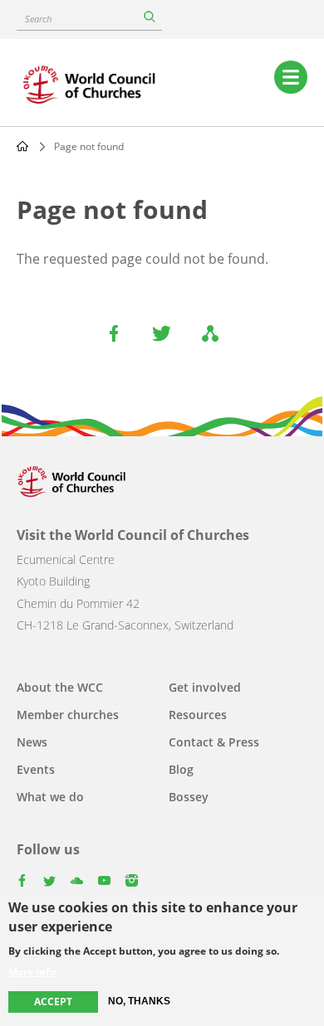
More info (32, 972)
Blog (181, 769)
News (32, 742)
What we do (50, 797)
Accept (53, 1001)
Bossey (189, 797)
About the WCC (60, 687)
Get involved (205, 687)
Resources (198, 714)
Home (22, 146)
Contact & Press (214, 742)
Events (36, 769)
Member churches (68, 714)
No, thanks (139, 1001)
